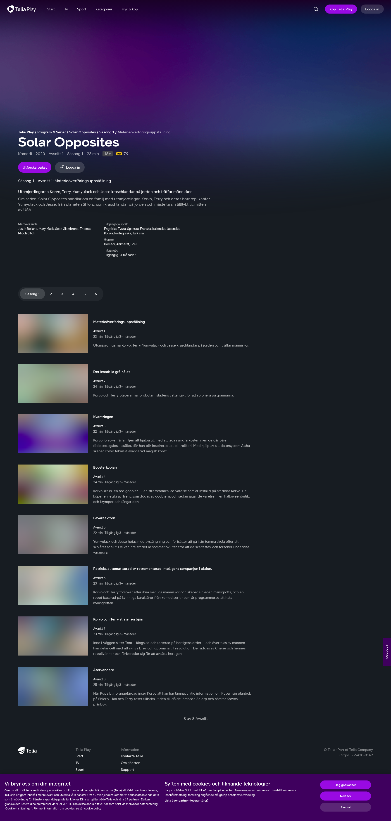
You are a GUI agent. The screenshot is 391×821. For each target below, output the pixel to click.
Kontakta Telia (132, 756)
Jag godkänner (346, 784)
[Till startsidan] (21, 9)
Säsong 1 (106, 132)
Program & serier (51, 132)
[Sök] (315, 9)
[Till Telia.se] (27, 750)
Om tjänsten (130, 763)
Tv (77, 763)
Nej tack (345, 796)
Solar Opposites (82, 132)
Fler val (345, 807)
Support (127, 769)
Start (79, 756)
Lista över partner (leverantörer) (186, 800)
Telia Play (26, 132)
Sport (80, 769)
